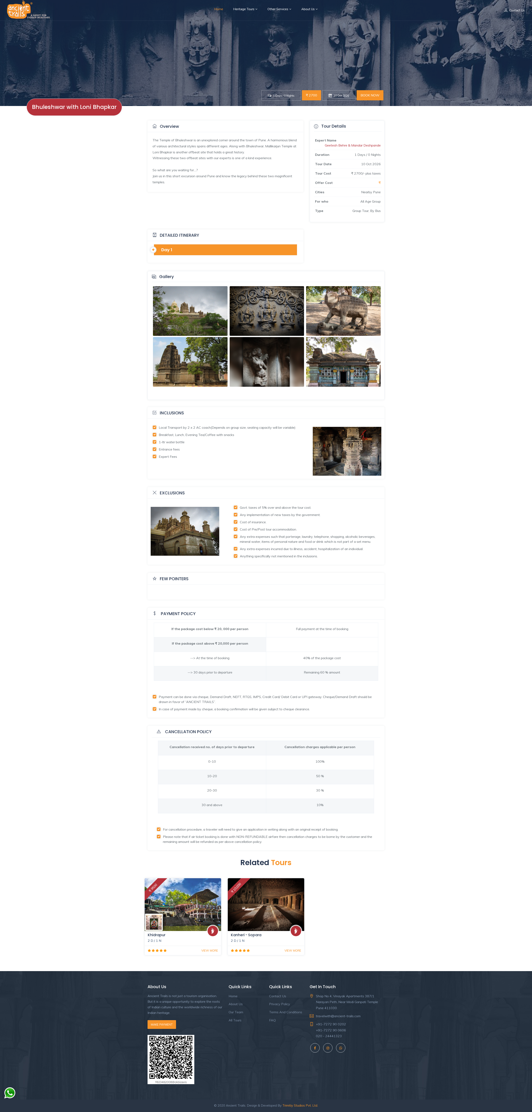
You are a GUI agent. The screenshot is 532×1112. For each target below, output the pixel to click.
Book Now (370, 95)
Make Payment (162, 1024)
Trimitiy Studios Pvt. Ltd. (300, 1105)
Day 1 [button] (166, 250)
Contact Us (517, 10)
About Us (308, 9)
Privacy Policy (279, 1004)
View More (209, 950)
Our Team (236, 1012)
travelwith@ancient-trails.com (338, 1016)
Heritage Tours (243, 9)
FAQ (272, 1020)
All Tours (235, 1020)
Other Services (277, 9)
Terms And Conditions (285, 1012)
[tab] (225, 249)
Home (218, 9)
